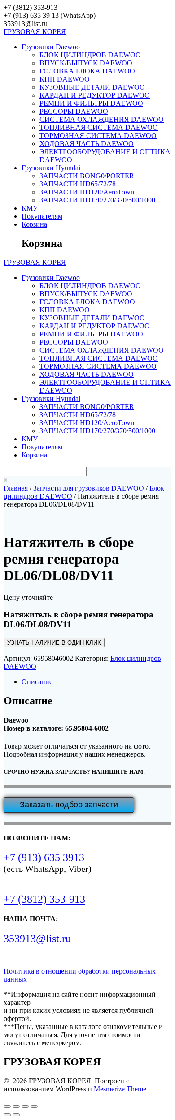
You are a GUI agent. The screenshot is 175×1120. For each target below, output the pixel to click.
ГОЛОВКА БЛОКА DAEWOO (87, 71)
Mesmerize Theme (120, 1089)
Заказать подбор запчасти (69, 804)
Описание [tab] (37, 681)
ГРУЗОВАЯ (35, 31)
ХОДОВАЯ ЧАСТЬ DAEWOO (86, 143)
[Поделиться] (25, 1106)
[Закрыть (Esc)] (34, 1106)
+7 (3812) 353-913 (44, 899)
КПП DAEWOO (64, 79)
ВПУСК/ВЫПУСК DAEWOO (85, 63)
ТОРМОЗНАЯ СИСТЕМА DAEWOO (98, 135)
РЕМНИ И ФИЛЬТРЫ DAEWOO (91, 103)
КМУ (30, 208)
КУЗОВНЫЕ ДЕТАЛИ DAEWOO (92, 87)
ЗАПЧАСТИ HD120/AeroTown (86, 192)
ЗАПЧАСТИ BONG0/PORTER (86, 176)
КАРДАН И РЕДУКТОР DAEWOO (94, 95)
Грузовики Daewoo (51, 47)
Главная (16, 488)
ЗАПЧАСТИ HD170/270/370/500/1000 (97, 200)
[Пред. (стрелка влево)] (7, 1114)
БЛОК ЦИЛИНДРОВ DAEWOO (90, 55)
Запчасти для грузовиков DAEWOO (88, 488)
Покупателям (42, 216)
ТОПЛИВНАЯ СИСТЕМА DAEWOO (98, 127)
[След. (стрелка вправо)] (16, 1114)
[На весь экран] (16, 1106)
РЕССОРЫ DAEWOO (73, 111)
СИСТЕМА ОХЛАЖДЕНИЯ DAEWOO (101, 119)
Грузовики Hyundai (51, 168)
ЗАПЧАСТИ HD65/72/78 (77, 184)
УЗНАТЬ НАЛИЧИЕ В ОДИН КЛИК (54, 642)
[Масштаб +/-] (7, 1106)
